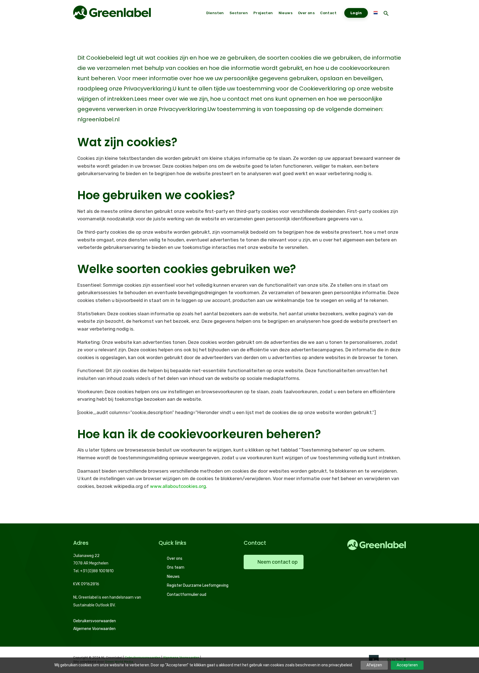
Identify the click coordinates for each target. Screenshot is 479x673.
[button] (386, 14)
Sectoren (239, 13)
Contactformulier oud (186, 594)
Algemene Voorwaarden (94, 628)
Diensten (215, 13)
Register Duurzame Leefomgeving (197, 585)
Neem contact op (277, 562)
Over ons (174, 558)
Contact (328, 13)
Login (356, 13)
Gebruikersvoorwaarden (94, 621)
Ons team (175, 567)
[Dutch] (375, 13)
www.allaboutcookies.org (178, 486)
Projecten (263, 13)
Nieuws (173, 576)
